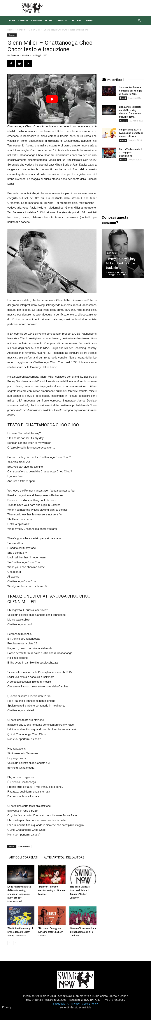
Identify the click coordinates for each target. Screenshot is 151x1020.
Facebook (59, 1003)
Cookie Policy (90, 1003)
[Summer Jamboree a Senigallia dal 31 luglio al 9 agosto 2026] (109, 91)
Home (12, 20)
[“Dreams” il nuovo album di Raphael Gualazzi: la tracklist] (82, 915)
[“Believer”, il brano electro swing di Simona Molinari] (51, 874)
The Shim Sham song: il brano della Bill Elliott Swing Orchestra (20, 932)
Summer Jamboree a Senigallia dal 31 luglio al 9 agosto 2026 (130, 90)
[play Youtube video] (51, 99)
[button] (139, 20)
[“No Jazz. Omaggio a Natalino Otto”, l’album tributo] (51, 915)
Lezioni (49, 20)
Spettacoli (63, 20)
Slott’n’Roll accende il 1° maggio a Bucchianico (130, 152)
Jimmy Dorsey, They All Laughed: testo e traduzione (121, 263)
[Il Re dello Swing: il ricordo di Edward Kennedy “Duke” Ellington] (82, 874)
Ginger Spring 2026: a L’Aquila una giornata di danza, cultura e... (131, 133)
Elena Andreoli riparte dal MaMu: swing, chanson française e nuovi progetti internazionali (19, 894)
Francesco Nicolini (20, 55)
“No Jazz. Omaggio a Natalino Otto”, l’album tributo (50, 932)
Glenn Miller (24, 846)
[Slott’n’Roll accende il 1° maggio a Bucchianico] (109, 153)
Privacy (75, 1003)
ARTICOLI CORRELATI (23, 857)
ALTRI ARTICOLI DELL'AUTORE (64, 857)
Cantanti (36, 20)
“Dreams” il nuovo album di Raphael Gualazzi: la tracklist (82, 932)
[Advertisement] (123, 51)
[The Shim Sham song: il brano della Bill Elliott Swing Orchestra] (20, 915)
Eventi (89, 20)
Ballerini (77, 20)
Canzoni (23, 20)
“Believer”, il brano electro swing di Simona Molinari (51, 890)
